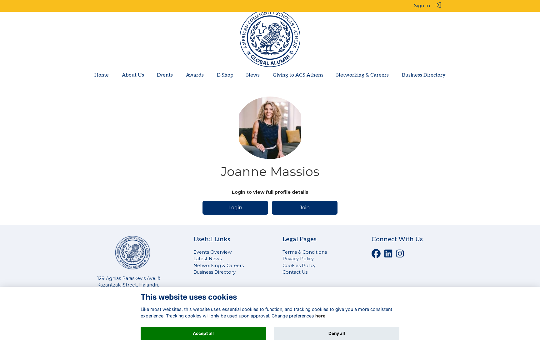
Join (305, 208)
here (320, 316)
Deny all (336, 333)
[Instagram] (400, 255)
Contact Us (295, 272)
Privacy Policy (298, 259)
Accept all (203, 333)
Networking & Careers (218, 265)
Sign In (422, 5)
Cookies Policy (299, 265)
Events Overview (212, 252)
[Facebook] (376, 255)
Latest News (207, 259)
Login (235, 208)
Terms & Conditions (304, 252)
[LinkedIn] (388, 255)
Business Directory (214, 272)
